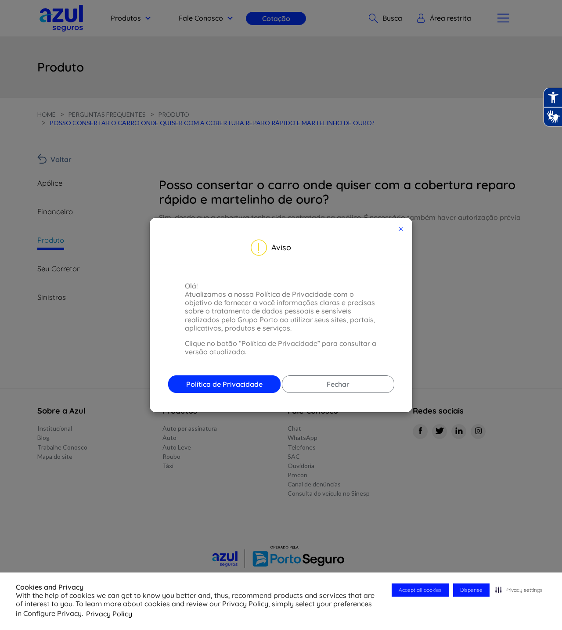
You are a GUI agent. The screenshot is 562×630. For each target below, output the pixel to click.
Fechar (338, 384)
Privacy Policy (109, 613)
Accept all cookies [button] (420, 590)
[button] (519, 590)
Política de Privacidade (224, 384)
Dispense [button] (471, 590)
